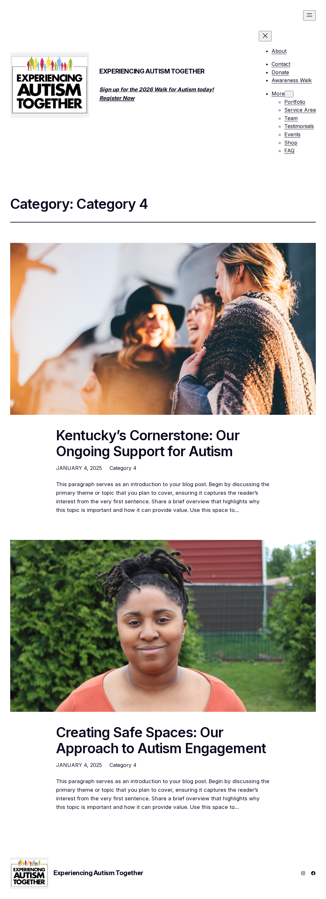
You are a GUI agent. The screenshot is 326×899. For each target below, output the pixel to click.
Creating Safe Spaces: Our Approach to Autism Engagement (161, 740)
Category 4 (123, 468)
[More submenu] (289, 94)
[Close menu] (265, 36)
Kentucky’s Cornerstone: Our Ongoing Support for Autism (147, 443)
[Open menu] (309, 15)
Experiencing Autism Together (152, 71)
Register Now (116, 98)
